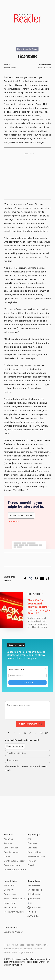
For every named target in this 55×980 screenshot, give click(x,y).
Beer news (9, 889)
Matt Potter (10, 67)
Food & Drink (10, 881)
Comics (8, 856)
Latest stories (11, 847)
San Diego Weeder (13, 932)
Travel (31, 865)
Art (29, 839)
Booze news (10, 894)
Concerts (32, 843)
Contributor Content (14, 861)
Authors (8, 843)
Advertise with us (13, 948)
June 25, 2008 (44, 67)
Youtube (34, 916)
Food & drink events (14, 898)
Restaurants (10, 907)
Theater (32, 861)
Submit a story (35, 894)
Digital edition (26, 952)
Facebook (35, 898)
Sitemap (28, 948)
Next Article (34, 593)
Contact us (42, 944)
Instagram (35, 907)
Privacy (38, 948)
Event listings (34, 852)
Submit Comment (28, 723)
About (15, 944)
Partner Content (12, 865)
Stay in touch (34, 881)
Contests (32, 847)
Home (7, 944)
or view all (13, 521)
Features (8, 834)
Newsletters (34, 885)
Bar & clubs (10, 885)
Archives (8, 839)
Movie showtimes (36, 856)
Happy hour (10, 903)
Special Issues (11, 852)
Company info (11, 927)
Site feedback (35, 889)
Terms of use (10, 952)
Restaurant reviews (14, 911)
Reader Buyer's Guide (15, 869)
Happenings (34, 834)
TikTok (33, 911)
